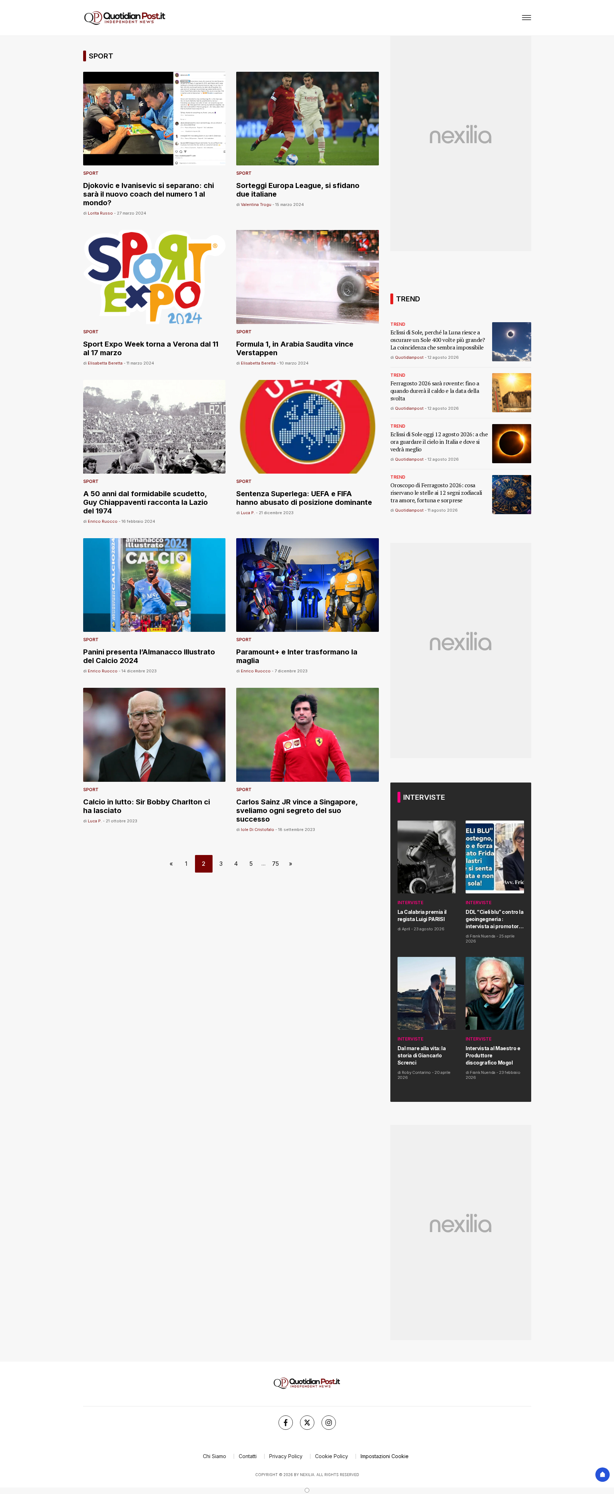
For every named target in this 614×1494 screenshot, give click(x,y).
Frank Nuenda (482, 936)
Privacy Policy (286, 1456)
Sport (91, 173)
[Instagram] (329, 1422)
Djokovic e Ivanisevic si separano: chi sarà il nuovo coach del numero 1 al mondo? (148, 194)
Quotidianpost (409, 357)
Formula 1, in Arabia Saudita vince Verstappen (294, 348)
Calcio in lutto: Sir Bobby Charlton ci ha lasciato (146, 806)
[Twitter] (307, 1422)
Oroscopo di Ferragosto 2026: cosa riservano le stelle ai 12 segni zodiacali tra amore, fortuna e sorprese (436, 492)
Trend (397, 324)
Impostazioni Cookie (385, 1456)
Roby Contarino (416, 1072)
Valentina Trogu (256, 204)
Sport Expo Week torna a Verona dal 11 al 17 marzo (150, 348)
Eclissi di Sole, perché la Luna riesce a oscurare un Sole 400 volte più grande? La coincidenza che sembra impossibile (437, 340)
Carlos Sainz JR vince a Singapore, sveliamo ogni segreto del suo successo (297, 810)
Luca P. (248, 512)
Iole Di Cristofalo (257, 829)
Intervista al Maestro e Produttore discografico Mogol (493, 1055)
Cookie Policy (331, 1456)
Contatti (248, 1456)
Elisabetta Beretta (105, 363)
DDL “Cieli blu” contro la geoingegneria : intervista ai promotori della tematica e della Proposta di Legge (495, 919)
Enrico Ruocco (103, 521)
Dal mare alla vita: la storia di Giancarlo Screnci (422, 1055)
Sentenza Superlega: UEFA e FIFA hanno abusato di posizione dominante (304, 498)
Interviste (410, 902)
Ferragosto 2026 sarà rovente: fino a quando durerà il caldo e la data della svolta (434, 391)
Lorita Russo (100, 213)
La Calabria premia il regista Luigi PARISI (422, 915)
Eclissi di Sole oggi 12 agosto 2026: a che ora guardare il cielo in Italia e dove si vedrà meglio (439, 442)
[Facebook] (286, 1422)
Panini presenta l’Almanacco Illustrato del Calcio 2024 (149, 656)
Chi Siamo (214, 1456)
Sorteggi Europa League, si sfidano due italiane (298, 189)
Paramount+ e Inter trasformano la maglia (296, 656)
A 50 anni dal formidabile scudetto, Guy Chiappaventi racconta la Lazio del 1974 (145, 502)
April (406, 928)
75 (275, 863)
